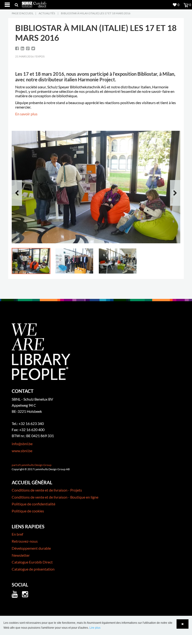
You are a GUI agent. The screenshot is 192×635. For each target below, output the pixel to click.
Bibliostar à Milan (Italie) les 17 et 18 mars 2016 (95, 13)
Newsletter (21, 555)
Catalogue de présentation (33, 569)
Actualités (47, 13)
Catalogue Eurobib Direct (32, 562)
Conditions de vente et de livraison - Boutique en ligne (55, 497)
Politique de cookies (28, 511)
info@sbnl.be (22, 443)
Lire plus (94, 627)
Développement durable (31, 548)
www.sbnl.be (22, 450)
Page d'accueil (22, 13)
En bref (17, 534)
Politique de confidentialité (33, 504)
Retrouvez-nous (25, 541)
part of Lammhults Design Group (32, 465)
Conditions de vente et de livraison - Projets (47, 490)
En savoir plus (26, 114)
